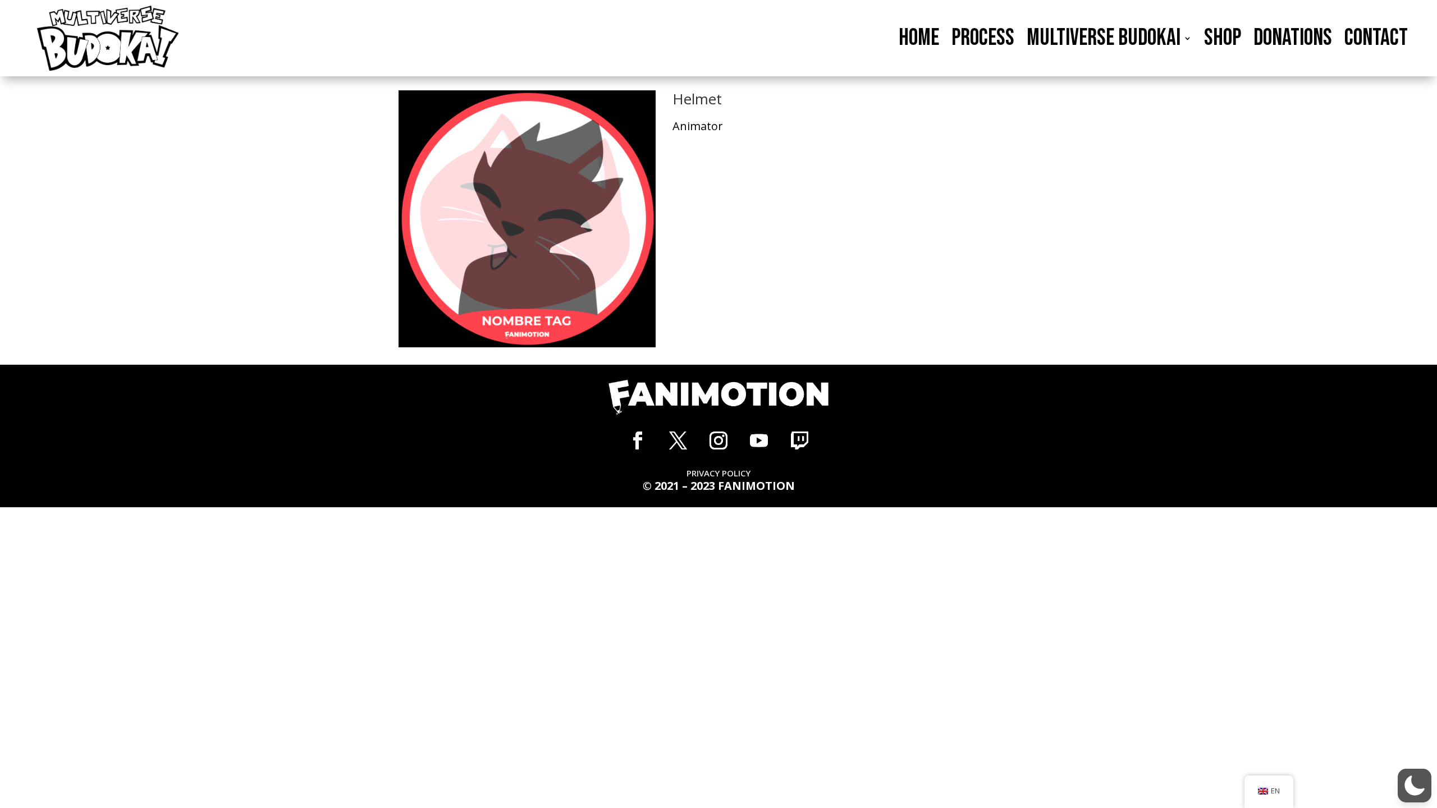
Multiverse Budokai (1103, 38)
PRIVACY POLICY (718, 473)
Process (982, 38)
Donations (1292, 38)
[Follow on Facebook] (638, 440)
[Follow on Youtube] (759, 440)
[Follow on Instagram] (718, 440)
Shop (1222, 38)
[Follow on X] (678, 440)
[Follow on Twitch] (799, 440)
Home (919, 38)
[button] (1414, 785)
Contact (1376, 38)
